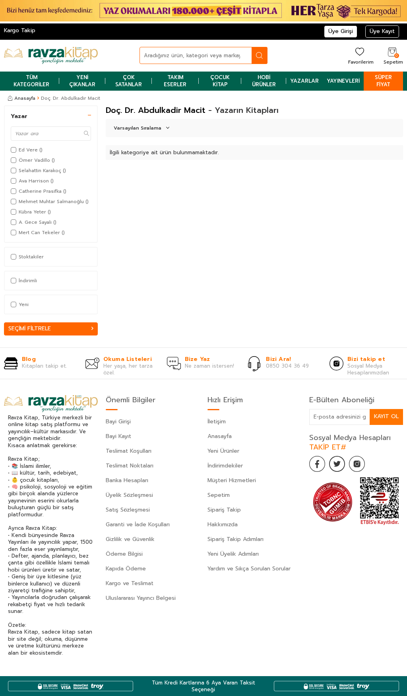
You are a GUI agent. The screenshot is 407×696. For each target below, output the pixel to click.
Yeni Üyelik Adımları (233, 554)
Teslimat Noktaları (129, 465)
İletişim (216, 421)
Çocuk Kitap (220, 81)
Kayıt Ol (386, 416)
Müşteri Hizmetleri (231, 480)
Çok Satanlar (128, 81)
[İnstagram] (357, 464)
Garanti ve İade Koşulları (138, 524)
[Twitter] (337, 464)
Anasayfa (24, 98)
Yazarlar (304, 81)
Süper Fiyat (383, 81)
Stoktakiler (31, 256)
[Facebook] (317, 464)
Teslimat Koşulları (128, 451)
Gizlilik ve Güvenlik (130, 539)
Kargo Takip (19, 30)
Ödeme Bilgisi (124, 554)
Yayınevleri (343, 81)
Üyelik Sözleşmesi (129, 495)
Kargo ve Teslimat (129, 583)
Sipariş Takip (224, 510)
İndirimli (28, 280)
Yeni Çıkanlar (82, 81)
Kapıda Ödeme (126, 568)
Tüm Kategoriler (31, 81)
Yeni (24, 304)
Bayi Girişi (118, 421)
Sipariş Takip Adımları (235, 539)
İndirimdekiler (225, 465)
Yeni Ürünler (223, 451)
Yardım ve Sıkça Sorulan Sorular (249, 568)
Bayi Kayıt (118, 436)
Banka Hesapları (127, 480)
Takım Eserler (175, 81)
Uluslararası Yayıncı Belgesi (141, 598)
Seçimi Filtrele (29, 328)
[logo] (51, 56)
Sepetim (218, 495)
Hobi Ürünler (264, 81)
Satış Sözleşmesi (128, 510)
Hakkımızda (222, 524)
